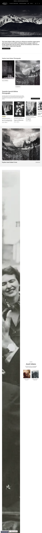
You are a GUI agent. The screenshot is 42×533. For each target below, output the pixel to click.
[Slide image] (21, 21)
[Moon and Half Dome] (7, 108)
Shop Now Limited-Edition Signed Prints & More (21, 0)
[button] (28, 3)
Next (39, 108)
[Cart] (39, 3)
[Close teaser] (8, 531)
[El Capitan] (31, 108)
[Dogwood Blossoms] (19, 109)
